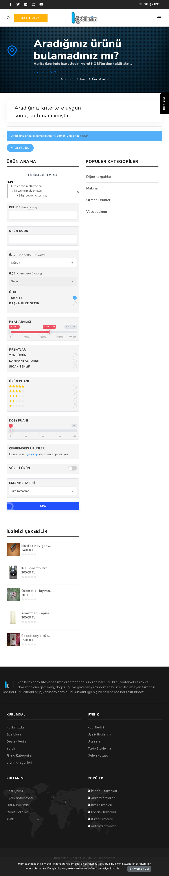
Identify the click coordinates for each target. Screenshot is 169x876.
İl (27, 255)
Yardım (12, 748)
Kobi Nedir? (96, 727)
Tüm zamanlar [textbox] (20, 491)
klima (32, 207)
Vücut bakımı (96, 211)
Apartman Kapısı (35, 613)
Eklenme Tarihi (22, 483)
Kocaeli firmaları (103, 812)
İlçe (25, 274)
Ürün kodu (18, 231)
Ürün (83, 79)
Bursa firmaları (101, 819)
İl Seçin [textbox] (15, 263)
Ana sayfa (67, 79)
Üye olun (43, 72)
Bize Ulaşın (14, 734)
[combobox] (43, 262)
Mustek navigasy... (36, 546)
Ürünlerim (95, 741)
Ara (43, 506)
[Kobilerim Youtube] (41, 4)
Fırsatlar (17, 350)
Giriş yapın (151, 4)
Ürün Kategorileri (19, 762)
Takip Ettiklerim (99, 748)
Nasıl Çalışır (15, 791)
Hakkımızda (15, 727)
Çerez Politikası (18, 812)
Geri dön (21, 148)
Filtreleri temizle (43, 175)
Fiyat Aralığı (20, 322)
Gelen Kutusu (98, 755)
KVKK (10, 819)
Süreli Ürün (19, 468)
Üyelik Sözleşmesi (20, 798)
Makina (92, 188)
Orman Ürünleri (98, 200)
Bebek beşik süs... (36, 636)
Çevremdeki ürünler (27, 449)
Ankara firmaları (102, 798)
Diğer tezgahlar (99, 176)
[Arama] (9, 18)
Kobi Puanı (18, 421)
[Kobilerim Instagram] (33, 4)
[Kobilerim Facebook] (10, 4)
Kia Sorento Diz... (35, 568)
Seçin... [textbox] (15, 281)
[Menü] (159, 18)
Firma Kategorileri (20, 755)
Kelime (23, 207)
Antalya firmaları (103, 826)
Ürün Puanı (19, 381)
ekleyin (83, 136)
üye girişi (31, 454)
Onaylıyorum (139, 869)
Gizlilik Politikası (18, 805)
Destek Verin (16, 741)
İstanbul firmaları (103, 791)
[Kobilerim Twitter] (18, 4)
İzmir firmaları (101, 805)
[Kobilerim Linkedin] (26, 4)
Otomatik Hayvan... (36, 591)
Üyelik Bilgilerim (99, 734)
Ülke (13, 292)
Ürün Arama (100, 79)
